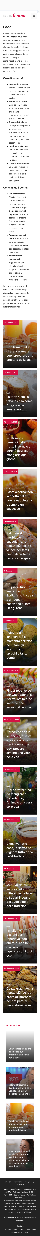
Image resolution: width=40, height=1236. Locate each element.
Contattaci (20, 1220)
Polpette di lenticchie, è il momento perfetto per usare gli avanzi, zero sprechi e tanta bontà (19, 645)
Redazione (18, 1182)
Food (8, 343)
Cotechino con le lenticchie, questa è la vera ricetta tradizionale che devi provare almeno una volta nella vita (18, 744)
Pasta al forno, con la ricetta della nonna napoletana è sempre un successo (19, 500)
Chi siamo (8, 1182)
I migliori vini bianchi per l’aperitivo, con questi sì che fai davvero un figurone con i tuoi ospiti (19, 943)
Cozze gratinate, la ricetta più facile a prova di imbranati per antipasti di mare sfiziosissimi (19, 997)
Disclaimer (20, 1185)
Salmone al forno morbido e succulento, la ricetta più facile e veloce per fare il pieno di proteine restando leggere (19, 546)
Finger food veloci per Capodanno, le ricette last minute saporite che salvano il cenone (19, 699)
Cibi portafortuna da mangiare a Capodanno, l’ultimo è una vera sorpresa (19, 798)
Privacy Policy (28, 1182)
